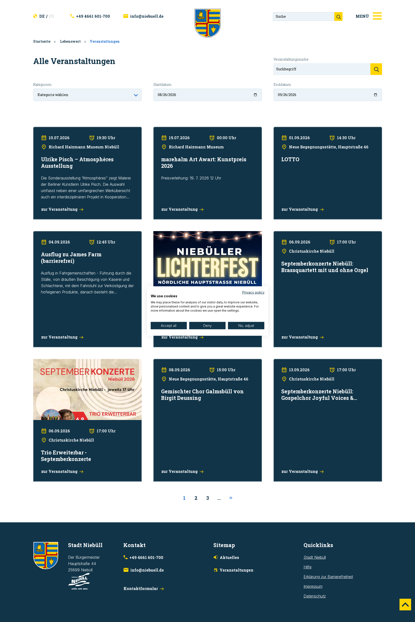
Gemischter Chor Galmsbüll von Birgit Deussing (194, 362)
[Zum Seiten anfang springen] (405, 604)
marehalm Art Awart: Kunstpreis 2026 (185, 130)
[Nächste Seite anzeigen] (231, 498)
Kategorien (42, 84)
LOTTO (280, 130)
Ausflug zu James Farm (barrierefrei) (65, 234)
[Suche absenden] (338, 16)
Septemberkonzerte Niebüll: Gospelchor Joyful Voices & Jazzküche (323, 365)
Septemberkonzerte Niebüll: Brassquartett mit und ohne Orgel (327, 234)
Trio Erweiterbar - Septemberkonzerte (66, 362)
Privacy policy (253, 292)
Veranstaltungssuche (291, 59)
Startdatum (162, 84)
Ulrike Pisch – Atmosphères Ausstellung (67, 130)
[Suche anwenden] (376, 69)
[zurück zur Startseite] (208, 22)
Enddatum (282, 84)
